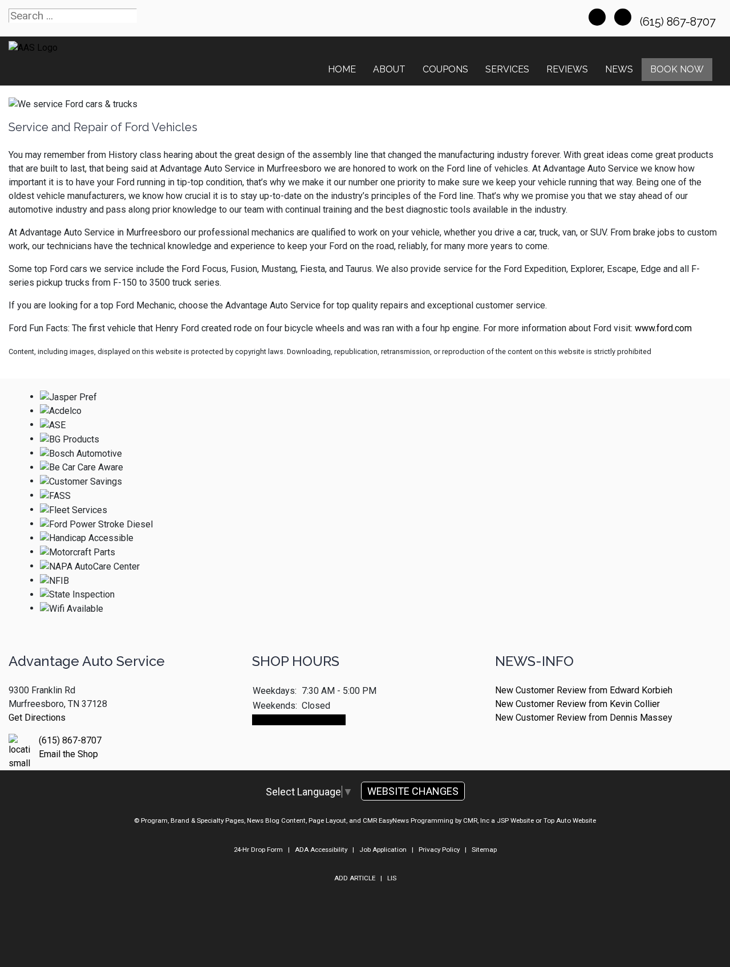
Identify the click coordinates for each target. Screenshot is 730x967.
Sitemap (484, 850)
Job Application (383, 850)
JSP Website (515, 820)
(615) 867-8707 (679, 22)
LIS (391, 878)
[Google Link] (622, 17)
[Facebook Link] (597, 17)
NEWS (619, 69)
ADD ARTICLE (354, 878)
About (389, 69)
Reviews (567, 69)
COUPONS (445, 69)
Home (342, 69)
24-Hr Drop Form (258, 850)
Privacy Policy (439, 850)
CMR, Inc (476, 820)
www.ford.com (663, 328)
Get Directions (37, 717)
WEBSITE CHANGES (413, 791)
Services (507, 69)
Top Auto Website (570, 820)
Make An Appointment (299, 719)
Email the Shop (68, 754)
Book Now (677, 69)
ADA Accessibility (321, 850)
